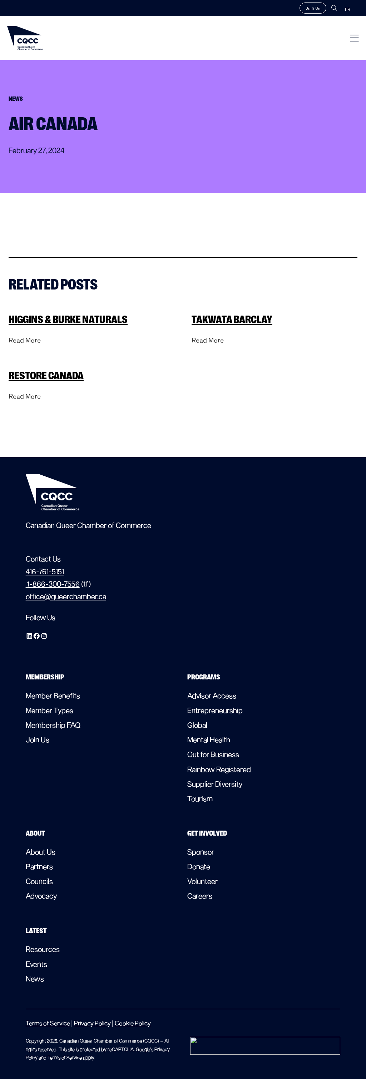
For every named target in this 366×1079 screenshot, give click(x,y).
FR (347, 9)
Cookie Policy (133, 1022)
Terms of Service (48, 1022)
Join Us (313, 8)
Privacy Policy (92, 1022)
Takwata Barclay (232, 319)
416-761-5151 (45, 571)
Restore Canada (46, 375)
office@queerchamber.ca (66, 596)
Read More (25, 339)
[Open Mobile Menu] (354, 38)
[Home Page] (25, 38)
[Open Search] (334, 7)
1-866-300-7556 (53, 583)
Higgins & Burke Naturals (68, 319)
